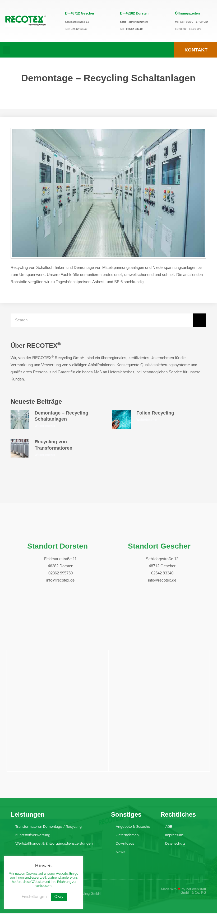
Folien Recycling (155, 413)
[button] (6, 50)
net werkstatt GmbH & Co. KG (193, 890)
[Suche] (199, 320)
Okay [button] (58, 896)
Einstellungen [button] (34, 896)
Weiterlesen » (45, 426)
